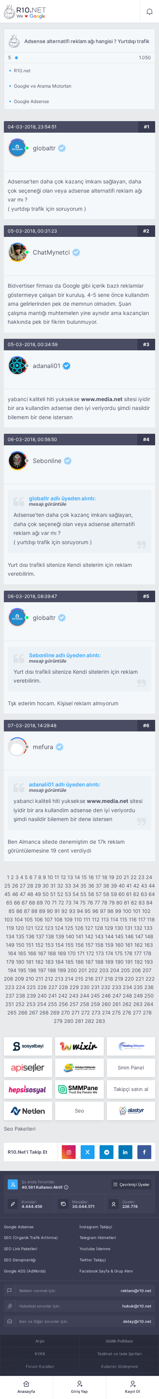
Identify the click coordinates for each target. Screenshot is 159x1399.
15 (84, 877)
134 (10, 936)
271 (75, 1012)
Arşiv (40, 1341)
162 (138, 945)
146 (129, 936)
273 (95, 1012)
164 (12, 953)
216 (89, 979)
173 (100, 953)
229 (74, 987)
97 (103, 911)
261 (116, 1004)
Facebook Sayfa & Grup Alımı (106, 1271)
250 (149, 996)
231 (95, 987)
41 (129, 886)
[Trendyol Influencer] (79, 1046)
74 (75, 902)
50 (45, 894)
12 (63, 877)
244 (84, 996)
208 (8, 979)
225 (31, 987)
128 (99, 928)
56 (91, 894)
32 (60, 886)
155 (69, 945)
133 (148, 928)
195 (22, 970)
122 (39, 928)
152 (39, 945)
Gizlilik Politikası (119, 1341)
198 (51, 970)
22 (133, 877)
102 (146, 911)
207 (146, 970)
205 (125, 970)
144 (109, 936)
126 (79, 928)
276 (126, 1012)
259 (95, 1004)
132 (138, 928)
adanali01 (46, 366)
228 (63, 987)
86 (19, 911)
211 (39, 979)
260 (106, 1004)
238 (20, 996)
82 (134, 902)
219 (119, 979)
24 (149, 877)
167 (42, 953)
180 (20, 962)
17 (97, 877)
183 (49, 962)
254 (41, 1004)
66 (17, 902)
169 (62, 953)
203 (103, 970)
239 (31, 996)
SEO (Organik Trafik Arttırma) (31, 1237)
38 (106, 886)
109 (68, 919)
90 (50, 911)
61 (129, 894)
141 (79, 936)
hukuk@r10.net (136, 1306)
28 (30, 886)
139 (60, 936)
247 (116, 996)
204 (114, 970)
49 (38, 894)
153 (49, 945)
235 (138, 987)
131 (128, 928)
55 (83, 894)
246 (106, 996)
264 (148, 1004)
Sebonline (47, 461)
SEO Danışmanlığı (20, 1259)
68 (32, 902)
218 (109, 979)
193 (148, 962)
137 (40, 936)
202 (93, 970)
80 (119, 902)
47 (22, 894)
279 (58, 1021)
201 (82, 970)
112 (96, 919)
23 (141, 877)
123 (49, 928)
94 (80, 911)
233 (116, 987)
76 (90, 902)
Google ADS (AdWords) (25, 1271)
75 (83, 902)
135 (20, 936)
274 (106, 1012)
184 (59, 962)
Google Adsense (19, 1226)
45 (7, 894)
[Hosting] (131, 1046)
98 (110, 911)
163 (148, 945)
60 (121, 894)
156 (79, 945)
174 (109, 953)
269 (54, 1012)
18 (104, 877)
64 (152, 894)
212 (49, 979)
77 (97, 902)
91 (57, 911)
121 (29, 928)
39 (114, 886)
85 (11, 911)
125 (69, 928)
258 (84, 1004)
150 (20, 945)
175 (119, 953)
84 (149, 902)
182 (39, 962)
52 (60, 894)
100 (127, 911)
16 (91, 877)
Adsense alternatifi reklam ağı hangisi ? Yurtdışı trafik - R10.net (25, 11)
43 (144, 886)
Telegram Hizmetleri (98, 1237)
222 (150, 979)
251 (9, 1004)
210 (29, 979)
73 (68, 902)
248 (127, 996)
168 (51, 953)
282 (89, 1021)
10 (50, 877)
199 (62, 970)
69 (40, 902)
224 (20, 987)
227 (52, 987)
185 (69, 962)
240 (42, 996)
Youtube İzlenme (95, 1248)
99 (118, 911)
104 (18, 919)
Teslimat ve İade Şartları (119, 1353)
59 (114, 894)
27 (22, 886)
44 (152, 886)
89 (42, 911)
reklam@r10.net (136, 1290)
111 (86, 919)
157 (89, 945)
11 (56, 877)
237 (9, 996)
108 (58, 919)
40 (121, 886)
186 (79, 962)
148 (149, 936)
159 (109, 945)
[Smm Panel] (28, 1046)
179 (10, 962)
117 (141, 919)
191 (129, 962)
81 (126, 902)
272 (85, 1012)
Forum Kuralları (40, 1366)
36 (91, 886)
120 (19, 928)
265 (12, 1012)
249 (138, 996)
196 (32, 970)
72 (61, 902)
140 (70, 936)
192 (138, 962)
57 (98, 894)
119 (10, 928)
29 (38, 886)
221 (139, 979)
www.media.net (101, 399)
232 (105, 987)
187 (89, 962)
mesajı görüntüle (47, 504)
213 (59, 979)
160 (119, 945)
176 (128, 953)
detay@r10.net (137, 1321)
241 (52, 996)
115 (123, 919)
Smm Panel (131, 1067)
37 (98, 886)
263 (137, 1004)
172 (90, 953)
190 (119, 962)
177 (138, 953)
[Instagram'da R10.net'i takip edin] (69, 1152)
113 (105, 919)
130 (119, 928)
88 (34, 911)
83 (142, 902)
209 (19, 979)
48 (30, 894)
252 (20, 1004)
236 (149, 987)
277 (137, 1012)
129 (109, 928)
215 (79, 979)
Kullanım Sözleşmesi (119, 1366)
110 (78, 919)
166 (32, 953)
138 (50, 936)
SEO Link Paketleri (20, 1248)
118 (151, 919)
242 (63, 996)
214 (69, 979)
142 (89, 936)
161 (129, 945)
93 (72, 911)
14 (77, 877)
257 (73, 1004)
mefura (43, 747)
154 (59, 945)
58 (106, 894)
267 (33, 1012)
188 (99, 962)
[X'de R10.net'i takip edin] (88, 1152)
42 (136, 886)
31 (53, 886)
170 (72, 953)
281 (79, 1021)
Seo (79, 1111)
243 (73, 996)
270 (65, 1012)
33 (68, 886)
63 (144, 894)
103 (8, 919)
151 (30, 945)
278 (147, 1012)
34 (76, 886)
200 (72, 970)
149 (10, 945)
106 (38, 919)
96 (95, 911)
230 (85, 987)
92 (64, 911)
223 (9, 987)
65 (9, 902)
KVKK (40, 1353)
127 (89, 928)
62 (136, 894)
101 (136, 911)
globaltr (44, 148)
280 (68, 1021)
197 (42, 970)
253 (31, 1004)
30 (45, 886)
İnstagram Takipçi (96, 1226)
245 (95, 996)
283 (100, 1021)
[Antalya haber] (79, 1068)
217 (99, 979)
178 (147, 953)
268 (44, 1012)
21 (126, 877)
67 (24, 902)
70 (47, 902)
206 (136, 970)
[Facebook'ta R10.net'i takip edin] (144, 1152)
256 (63, 1004)
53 (68, 894)
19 (111, 877)
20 (119, 877)
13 (70, 877)
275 (116, 1012)
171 (81, 953)
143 (99, 936)
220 (129, 979)
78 (104, 902)
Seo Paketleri (20, 1129)
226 (42, 987)
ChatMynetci (51, 252)
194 (12, 970)
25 (7, 886)
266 (22, 1012)
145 (119, 936)
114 (114, 919)
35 (83, 886)
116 (133, 919)
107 (48, 919)
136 (30, 936)
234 (127, 987)
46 (15, 894)
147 (139, 936)
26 (15, 886)
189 (109, 962)
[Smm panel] (79, 1089)
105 (28, 919)
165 (22, 953)
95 (88, 911)
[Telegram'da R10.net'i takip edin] (106, 1152)
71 (54, 902)
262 (127, 1004)
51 (53, 894)
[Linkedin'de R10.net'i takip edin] (125, 1152)
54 (76, 894)
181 (30, 962)
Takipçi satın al (130, 1089)
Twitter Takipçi (93, 1259)
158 (99, 945)
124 (59, 928)
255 (52, 1004)
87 (27, 911)
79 (112, 902)
